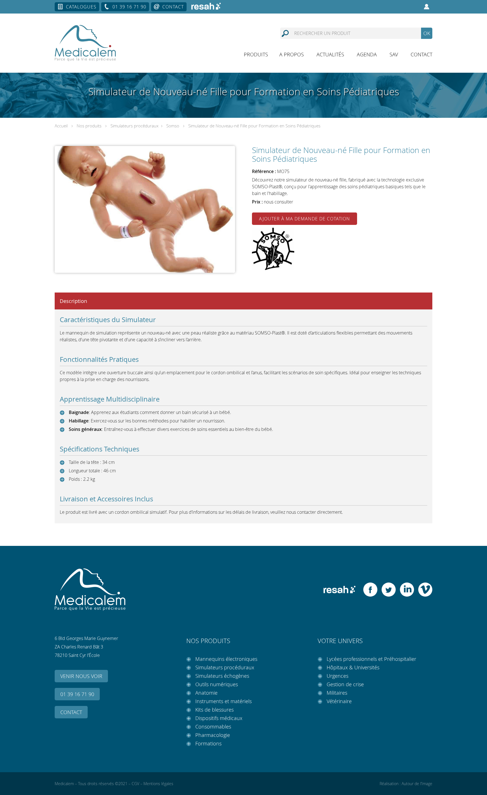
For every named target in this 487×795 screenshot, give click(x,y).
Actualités (330, 54)
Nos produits (89, 126)
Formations (208, 743)
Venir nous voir (81, 676)
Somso (172, 126)
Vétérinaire (339, 701)
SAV (393, 54)
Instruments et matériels (223, 701)
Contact (173, 7)
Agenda (367, 54)
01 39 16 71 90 (129, 7)
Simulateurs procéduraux (134, 126)
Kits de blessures (214, 709)
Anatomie (206, 692)
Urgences (337, 675)
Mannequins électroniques (226, 659)
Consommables (213, 726)
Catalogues (81, 7)
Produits (256, 54)
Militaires (337, 692)
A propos (291, 54)
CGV (135, 783)
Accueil (61, 126)
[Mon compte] (426, 6)
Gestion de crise (345, 684)
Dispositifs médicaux (218, 718)
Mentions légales (158, 783)
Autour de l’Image (417, 783)
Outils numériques (216, 684)
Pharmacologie (212, 735)
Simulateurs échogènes (222, 675)
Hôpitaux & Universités (353, 667)
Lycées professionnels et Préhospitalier (371, 659)
